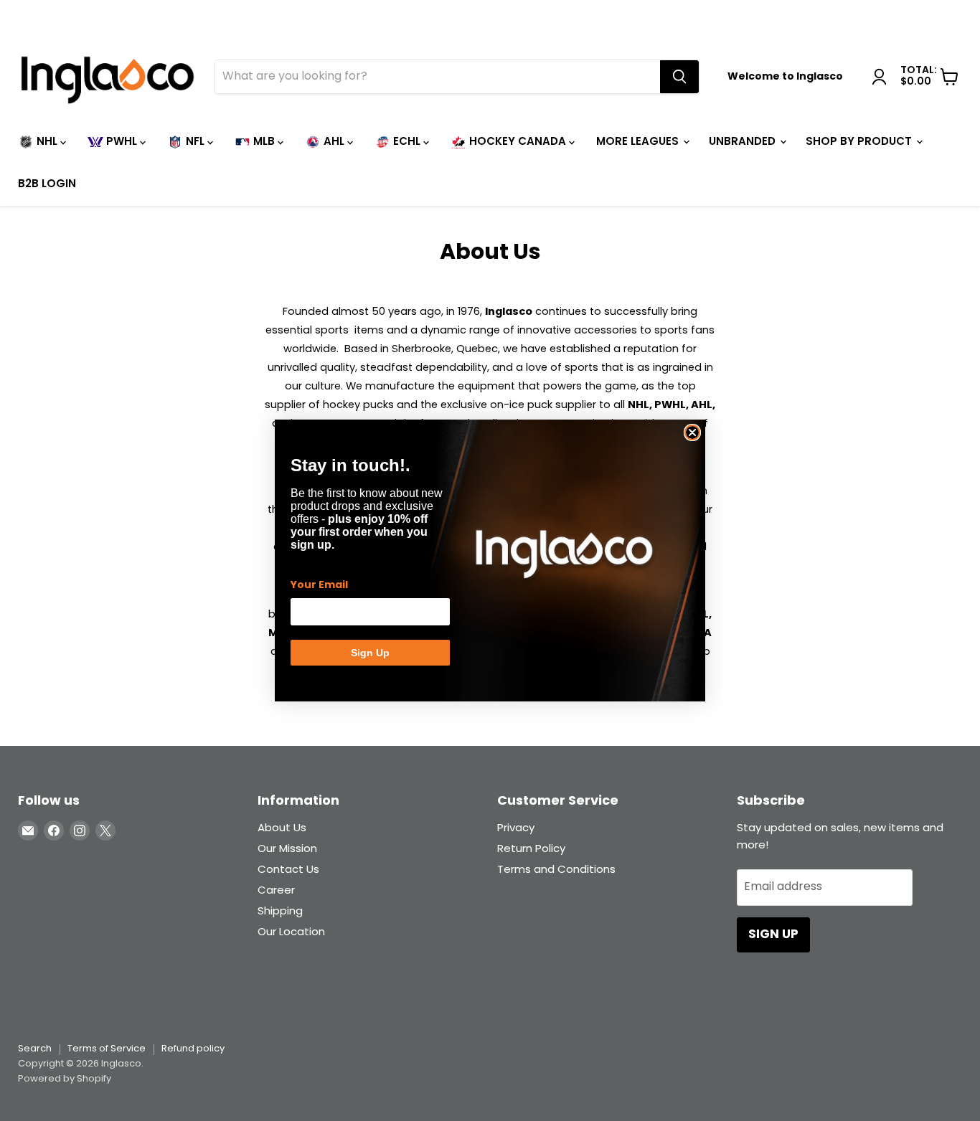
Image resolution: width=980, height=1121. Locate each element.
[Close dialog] (692, 432)
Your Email (319, 585)
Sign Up (370, 652)
